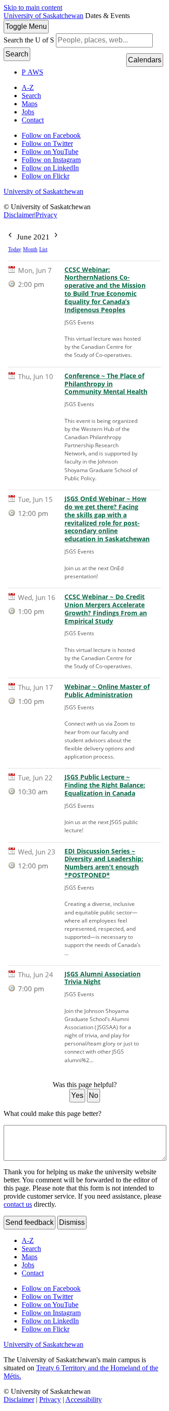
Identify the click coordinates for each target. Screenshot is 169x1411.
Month (30, 249)
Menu (26, 26)
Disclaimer (19, 215)
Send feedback (29, 1222)
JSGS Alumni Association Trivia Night (102, 978)
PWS (32, 72)
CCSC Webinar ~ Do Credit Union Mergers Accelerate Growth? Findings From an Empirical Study (105, 609)
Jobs (28, 112)
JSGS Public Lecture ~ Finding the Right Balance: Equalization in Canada (104, 785)
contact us (18, 1204)
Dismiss (72, 1222)
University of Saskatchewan (43, 15)
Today (14, 249)
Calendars (144, 60)
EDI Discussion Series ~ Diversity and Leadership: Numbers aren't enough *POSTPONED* (103, 863)
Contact (33, 120)
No (93, 1095)
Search (16, 54)
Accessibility (83, 1399)
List (43, 249)
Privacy (46, 215)
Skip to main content (33, 7)
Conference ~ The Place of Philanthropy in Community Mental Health (105, 384)
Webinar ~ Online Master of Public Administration (107, 691)
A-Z (28, 87)
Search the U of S (29, 40)
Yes (77, 1095)
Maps (29, 104)
